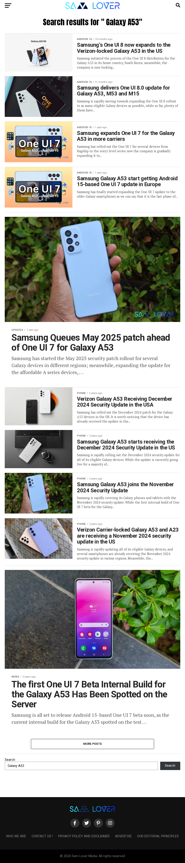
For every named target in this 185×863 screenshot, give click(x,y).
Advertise (123, 836)
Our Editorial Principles (158, 836)
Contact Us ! (42, 836)
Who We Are (16, 836)
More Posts (92, 743)
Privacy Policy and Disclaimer (84, 836)
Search (10, 760)
